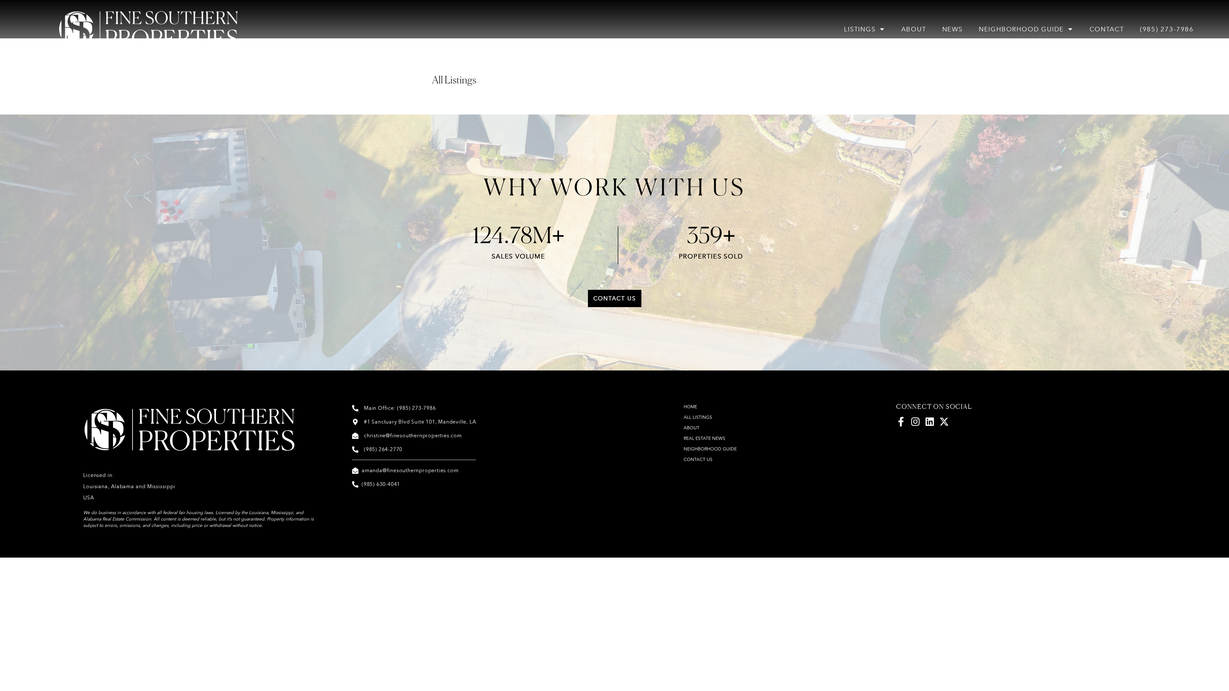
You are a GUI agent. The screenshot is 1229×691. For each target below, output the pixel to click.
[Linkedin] (930, 421)
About (913, 29)
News (952, 29)
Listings (859, 29)
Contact (1106, 29)
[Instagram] (915, 421)
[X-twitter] (944, 421)
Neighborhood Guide (1021, 29)
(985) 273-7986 (1167, 29)
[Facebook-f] (901, 421)
